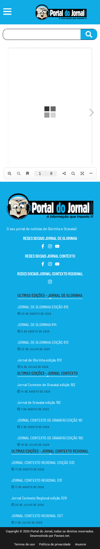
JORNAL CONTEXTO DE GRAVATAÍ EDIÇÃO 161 (49, 420)
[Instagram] (50, 246)
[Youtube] (57, 246)
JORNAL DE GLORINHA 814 (37, 324)
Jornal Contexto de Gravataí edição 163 (46, 384)
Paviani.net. (62, 536)
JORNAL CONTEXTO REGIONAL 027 (37, 515)
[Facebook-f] (42, 246)
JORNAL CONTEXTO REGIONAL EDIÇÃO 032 (43, 462)
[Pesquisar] (89, 34)
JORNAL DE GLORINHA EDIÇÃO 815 (43, 306)
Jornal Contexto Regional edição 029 (39, 498)
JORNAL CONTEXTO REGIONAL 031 (36, 480)
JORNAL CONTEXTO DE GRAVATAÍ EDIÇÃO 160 (50, 437)
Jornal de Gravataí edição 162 (39, 402)
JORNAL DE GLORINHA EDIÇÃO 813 (43, 342)
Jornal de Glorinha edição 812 (40, 360)
